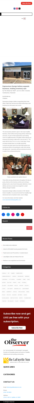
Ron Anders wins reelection (10, 245)
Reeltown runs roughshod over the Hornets (14, 260)
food (19, 282)
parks (27, 291)
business (27, 276)
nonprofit (9, 291)
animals (4, 273)
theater (4, 301)
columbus (19, 279)
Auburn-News (19, 273)
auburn (13, 273)
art (8, 273)
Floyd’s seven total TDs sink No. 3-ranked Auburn (15, 253)
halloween (10, 285)
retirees (20, 294)
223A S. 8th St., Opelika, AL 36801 (12, 397)
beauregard (20, 276)
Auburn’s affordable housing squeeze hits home (15, 249)
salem (25, 294)
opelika (15, 291)
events (14, 282)
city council (12, 279)
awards (14, 276)
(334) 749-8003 (7, 392)
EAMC (28, 279)
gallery (4, 285)
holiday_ (27, 285)
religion (14, 294)
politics (9, 294)
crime (24, 279)
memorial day (17, 288)
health (16, 285)
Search (29, 228)
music (3, 291)
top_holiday (11, 301)
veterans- (22, 301)
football (24, 282)
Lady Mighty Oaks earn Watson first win (13, 256)
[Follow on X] (19, 8)
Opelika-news (21, 291)
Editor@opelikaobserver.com (14, 387)
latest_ (4, 288)
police (3, 294)
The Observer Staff (10, 90)
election (9, 282)
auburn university (6, 276)
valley (16, 301)
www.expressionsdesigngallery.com (12, 199)
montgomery (26, 288)
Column (27, 90)
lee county (10, 288)
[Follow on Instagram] (17, 8)
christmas (4, 279)
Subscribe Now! (26, 3)
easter (4, 282)
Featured (12, 92)
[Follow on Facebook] (14, 8)
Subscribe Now (17, 328)
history (21, 285)
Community (6, 92)
